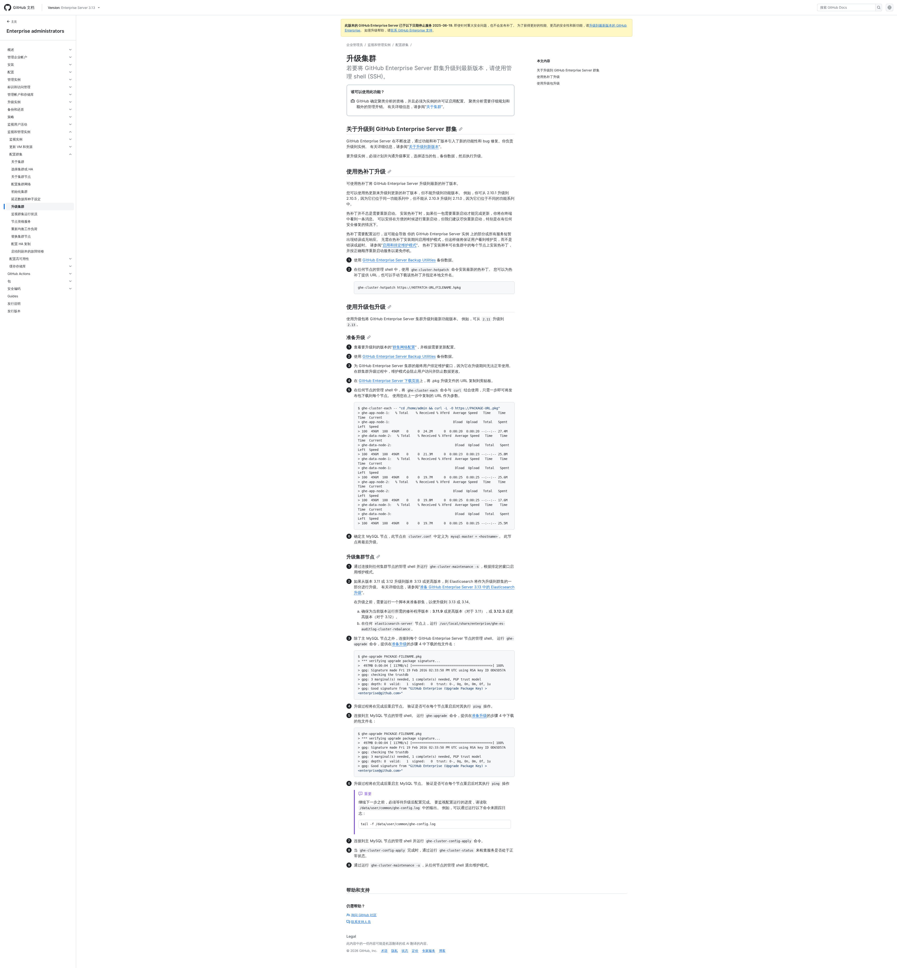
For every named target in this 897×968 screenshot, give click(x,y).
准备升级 (355, 337)
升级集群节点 (360, 557)
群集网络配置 (404, 347)
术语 (384, 951)
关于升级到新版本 (424, 146)
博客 (442, 951)
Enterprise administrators (35, 31)
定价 (415, 951)
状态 (405, 951)
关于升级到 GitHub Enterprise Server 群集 (401, 129)
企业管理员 (354, 45)
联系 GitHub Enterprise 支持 (411, 30)
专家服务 (428, 951)
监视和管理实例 (379, 45)
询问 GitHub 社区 (364, 915)
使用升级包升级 (366, 306)
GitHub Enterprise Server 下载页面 (389, 380)
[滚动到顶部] (886, 957)
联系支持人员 (361, 922)
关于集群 (433, 106)
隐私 (394, 951)
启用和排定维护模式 (399, 245)
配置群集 (402, 45)
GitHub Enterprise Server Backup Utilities (399, 260)
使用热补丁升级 (366, 171)
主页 (14, 21)
